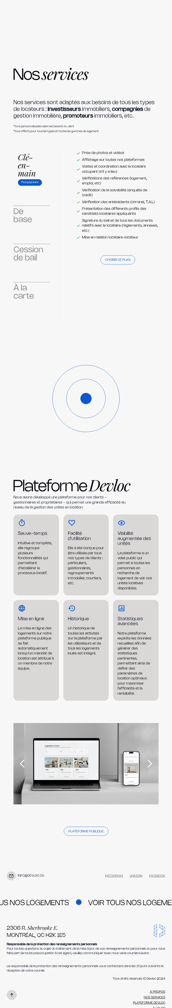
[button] (22, 764)
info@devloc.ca (17, 957)
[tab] (31, 169)
